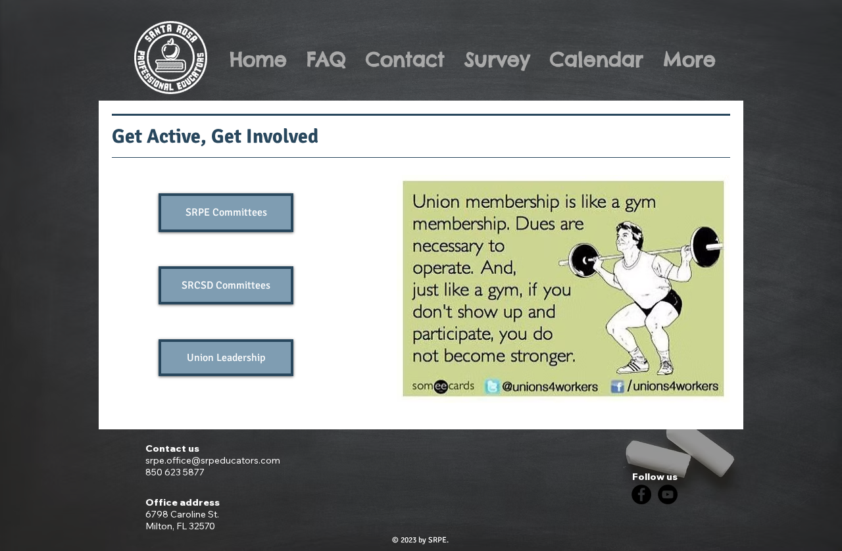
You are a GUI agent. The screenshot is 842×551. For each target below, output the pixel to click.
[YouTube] (668, 494)
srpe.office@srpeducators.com (212, 460)
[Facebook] (641, 494)
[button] (226, 357)
